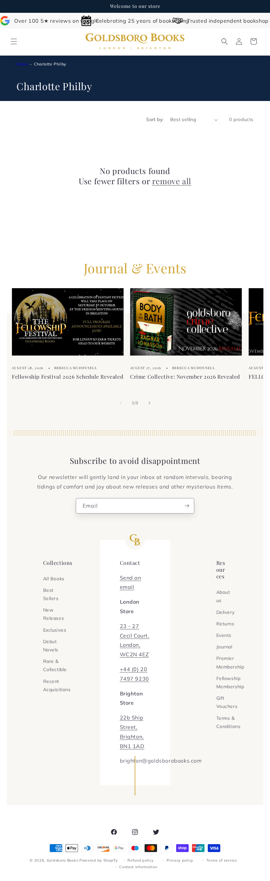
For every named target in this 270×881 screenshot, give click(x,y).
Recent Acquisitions (57, 685)
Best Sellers (51, 594)
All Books (54, 579)
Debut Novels (51, 646)
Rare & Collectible (55, 665)
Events (224, 635)
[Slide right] (149, 403)
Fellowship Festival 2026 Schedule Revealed (67, 376)
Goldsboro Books (62, 860)
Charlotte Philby (50, 64)
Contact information (138, 867)
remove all (171, 181)
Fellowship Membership (230, 682)
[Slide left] (120, 403)
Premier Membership (230, 662)
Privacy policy (180, 860)
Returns (225, 624)
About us (223, 596)
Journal (224, 647)
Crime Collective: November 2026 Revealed (185, 376)
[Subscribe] (186, 506)
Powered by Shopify (98, 860)
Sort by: (154, 119)
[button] (14, 41)
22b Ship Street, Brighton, (132, 727)
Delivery (225, 612)
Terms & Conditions (228, 722)
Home (22, 64)
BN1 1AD (132, 746)
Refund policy (140, 860)
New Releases (53, 614)
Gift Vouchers (227, 702)
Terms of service (221, 860)
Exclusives (55, 630)
